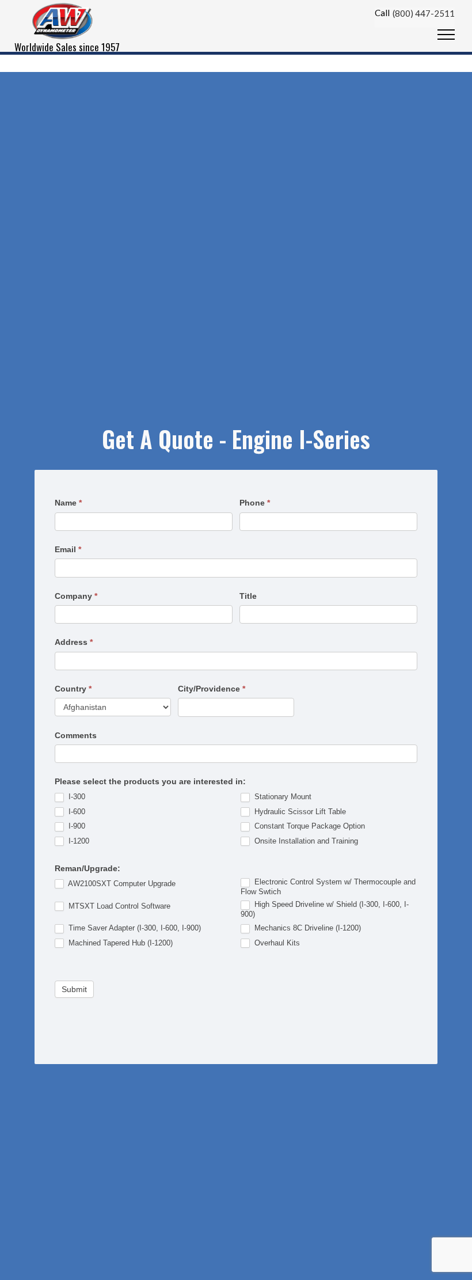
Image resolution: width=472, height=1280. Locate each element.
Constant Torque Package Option (308, 826)
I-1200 (77, 841)
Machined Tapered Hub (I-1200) (119, 943)
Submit (74, 989)
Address (74, 642)
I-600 (75, 811)
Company (76, 596)
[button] (446, 35)
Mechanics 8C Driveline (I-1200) (306, 928)
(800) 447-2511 (424, 13)
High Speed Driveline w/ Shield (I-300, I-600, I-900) (325, 909)
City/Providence (211, 688)
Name (68, 502)
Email (68, 549)
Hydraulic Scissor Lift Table (299, 811)
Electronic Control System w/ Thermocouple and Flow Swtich (328, 887)
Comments (76, 735)
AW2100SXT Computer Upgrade (121, 883)
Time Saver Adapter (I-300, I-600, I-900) (133, 928)
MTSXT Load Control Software (118, 906)
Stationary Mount (281, 796)
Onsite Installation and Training (305, 841)
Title (248, 596)
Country (73, 688)
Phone (254, 502)
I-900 (75, 826)
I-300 (75, 796)
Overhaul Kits (276, 943)
